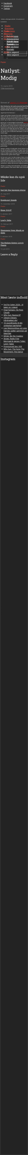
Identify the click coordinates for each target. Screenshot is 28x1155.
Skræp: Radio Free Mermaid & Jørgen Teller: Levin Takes (15, 341)
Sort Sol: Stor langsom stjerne (13, 190)
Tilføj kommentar (7, 88)
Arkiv (6, 52)
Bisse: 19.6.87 (6, 210)
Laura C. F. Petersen (18, 102)
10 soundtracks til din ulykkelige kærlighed (13, 324)
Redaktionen (12, 41)
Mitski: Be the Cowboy (13, 336)
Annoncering (13, 39)
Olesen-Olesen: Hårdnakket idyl (10, 319)
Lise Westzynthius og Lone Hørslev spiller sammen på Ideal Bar (15, 331)
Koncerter (8, 33)
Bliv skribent (13, 46)
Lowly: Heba (6, 220)
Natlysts (26, 122)
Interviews (10, 31)
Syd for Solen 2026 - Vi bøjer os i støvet (13, 306)
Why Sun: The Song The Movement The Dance (14, 350)
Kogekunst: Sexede (9, 200)
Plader (6, 31)
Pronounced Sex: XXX (13, 346)
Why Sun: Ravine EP (12, 315)
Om (5, 39)
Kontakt (10, 49)
